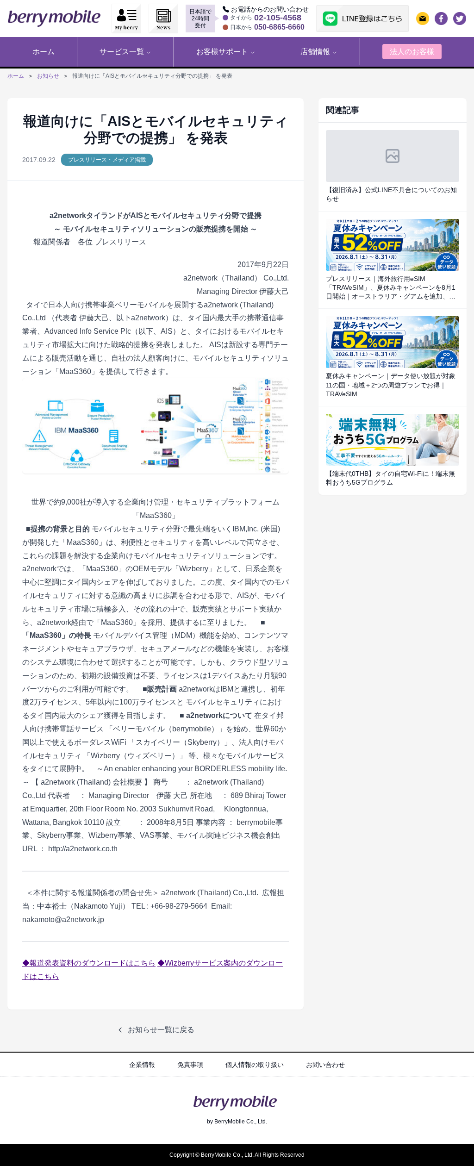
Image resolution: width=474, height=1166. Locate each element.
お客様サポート (222, 52)
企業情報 (142, 1064)
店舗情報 (315, 52)
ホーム (15, 76)
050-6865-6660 (279, 27)
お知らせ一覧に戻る (161, 1030)
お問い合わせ (325, 1064)
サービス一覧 (122, 52)
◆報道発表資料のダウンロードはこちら (89, 963)
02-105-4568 (277, 17)
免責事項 (190, 1064)
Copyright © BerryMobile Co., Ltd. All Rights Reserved (237, 1155)
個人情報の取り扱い (254, 1064)
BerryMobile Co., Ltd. (240, 1121)
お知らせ (48, 76)
